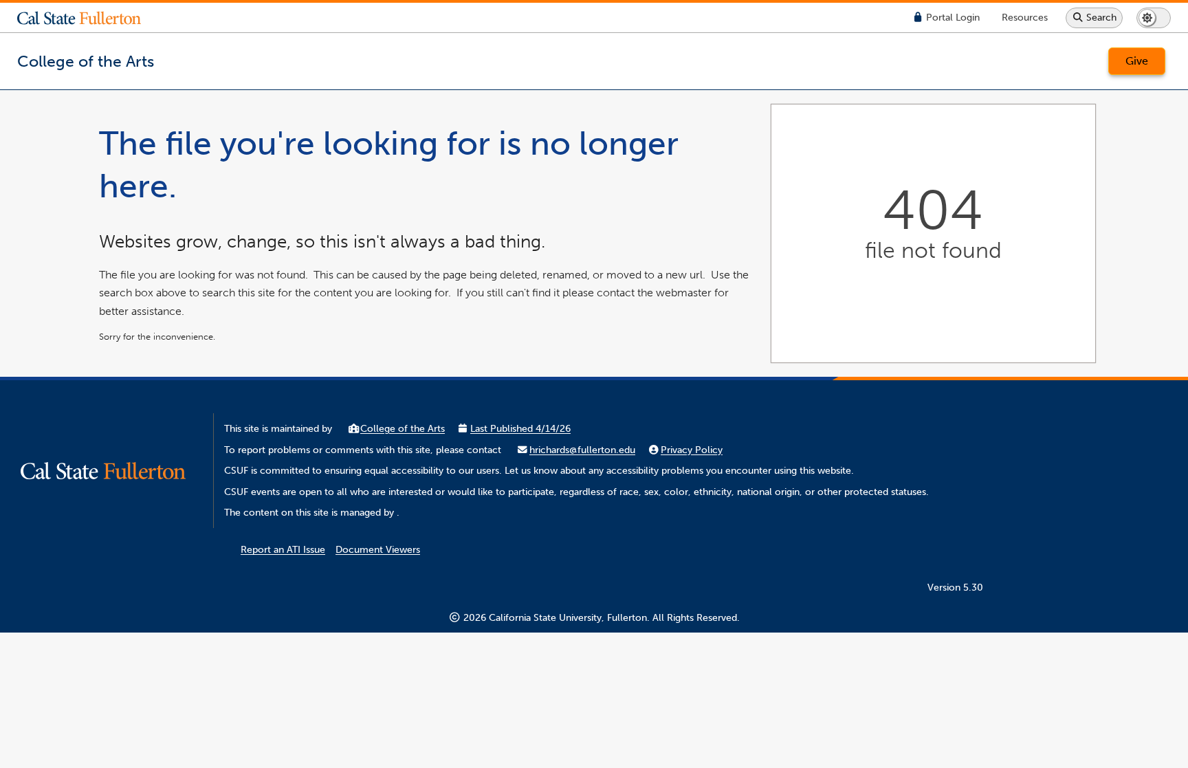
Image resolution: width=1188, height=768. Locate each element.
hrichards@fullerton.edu (582, 450)
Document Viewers (378, 550)
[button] (89, 18)
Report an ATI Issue (283, 550)
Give (1136, 60)
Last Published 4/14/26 (520, 429)
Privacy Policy (692, 450)
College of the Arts (402, 429)
